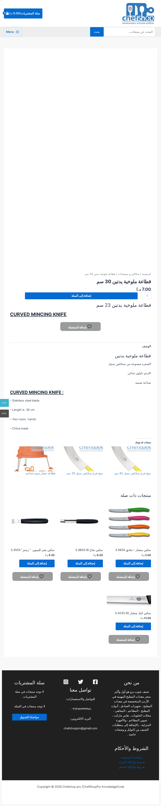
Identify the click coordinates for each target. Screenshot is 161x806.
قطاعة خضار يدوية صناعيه (40, 473)
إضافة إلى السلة (81, 296)
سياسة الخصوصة (131, 757)
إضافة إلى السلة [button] (133, 563)
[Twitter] (80, 681)
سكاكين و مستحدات (128, 273)
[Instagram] (66, 681)
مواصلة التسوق (29, 717)
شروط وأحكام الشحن (131, 767)
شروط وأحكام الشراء (132, 762)
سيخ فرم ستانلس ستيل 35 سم (85, 473)
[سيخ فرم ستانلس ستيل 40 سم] (129, 459)
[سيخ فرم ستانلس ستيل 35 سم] (81, 459)
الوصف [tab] (146, 346)
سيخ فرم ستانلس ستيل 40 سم (132, 473)
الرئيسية (146, 273)
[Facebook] (95, 681)
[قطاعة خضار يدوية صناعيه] (33, 459)
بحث (97, 32)
